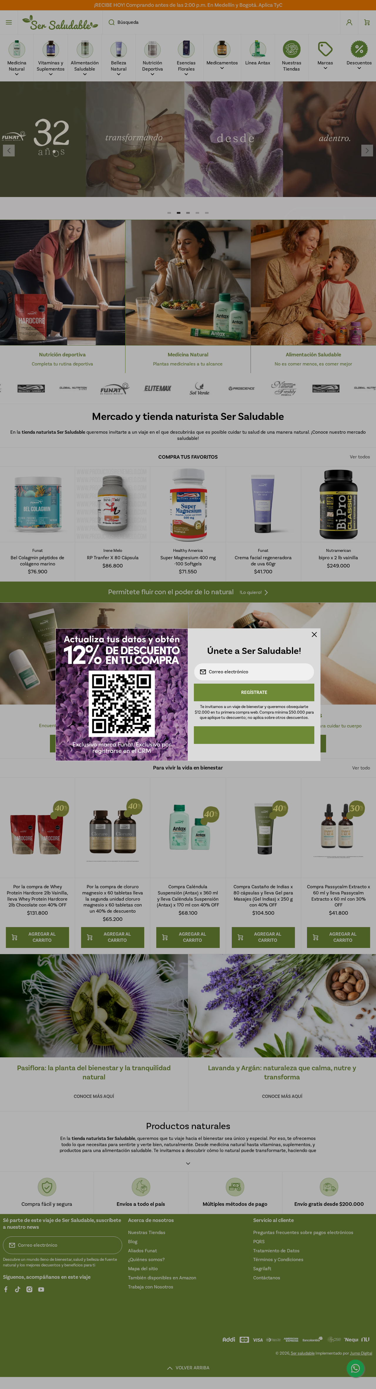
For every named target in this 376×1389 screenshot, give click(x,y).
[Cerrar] (314, 634)
